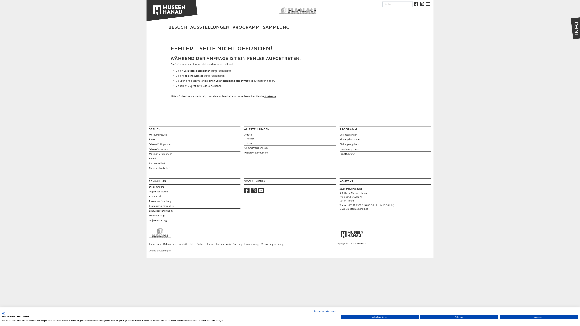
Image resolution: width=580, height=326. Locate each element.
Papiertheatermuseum (256, 152)
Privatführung (347, 153)
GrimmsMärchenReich (256, 147)
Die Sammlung (156, 186)
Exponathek (155, 196)
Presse (210, 244)
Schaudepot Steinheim (161, 210)
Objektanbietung (158, 220)
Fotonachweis (223, 244)
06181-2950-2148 (358, 205)
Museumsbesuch (158, 134)
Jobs (192, 244)
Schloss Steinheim (158, 149)
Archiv (249, 143)
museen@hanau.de (357, 208)
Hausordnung (251, 244)
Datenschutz (169, 244)
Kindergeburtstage (349, 139)
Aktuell (248, 134)
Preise (152, 139)
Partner (201, 244)
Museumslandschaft (159, 168)
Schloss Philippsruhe (160, 144)
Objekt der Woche (158, 191)
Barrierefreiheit (157, 163)
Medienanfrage (157, 215)
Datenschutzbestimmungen (325, 311)
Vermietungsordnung (272, 244)
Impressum (155, 244)
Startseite (270, 96)
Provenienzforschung (160, 201)
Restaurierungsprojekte (161, 206)
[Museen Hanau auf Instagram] (422, 4)
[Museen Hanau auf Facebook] (416, 4)
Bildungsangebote (349, 144)
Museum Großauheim (160, 153)
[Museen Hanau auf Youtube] (428, 4)
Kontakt (153, 158)
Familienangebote (349, 149)
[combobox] (397, 4)
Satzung (237, 244)
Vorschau (250, 139)
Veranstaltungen (348, 134)
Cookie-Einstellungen (160, 250)
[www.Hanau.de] (298, 10)
